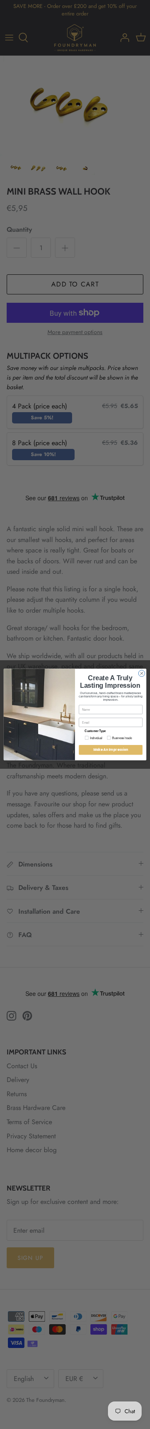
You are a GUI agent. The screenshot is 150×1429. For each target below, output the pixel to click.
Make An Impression (110, 749)
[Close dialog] (141, 673)
